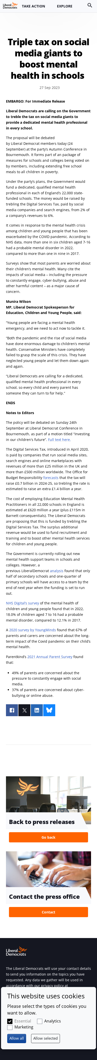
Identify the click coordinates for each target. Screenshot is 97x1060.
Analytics (52, 1021)
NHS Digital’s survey (22, 603)
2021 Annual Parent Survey (49, 656)
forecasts (50, 477)
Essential (22, 1021)
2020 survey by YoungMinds (32, 630)
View (48, 810)
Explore (64, 6)
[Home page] (10, 5)
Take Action (33, 6)
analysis (56, 570)
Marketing (23, 1027)
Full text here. (59, 439)
